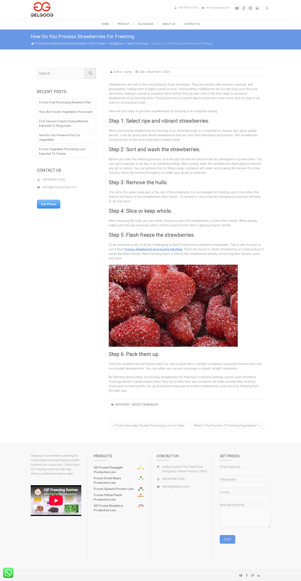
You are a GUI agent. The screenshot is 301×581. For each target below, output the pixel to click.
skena (128, 71)
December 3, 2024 (158, 71)
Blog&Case (146, 23)
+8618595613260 (188, 7)
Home (105, 23)
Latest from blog (144, 404)
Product (123, 23)
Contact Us (192, 23)
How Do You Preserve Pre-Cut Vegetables (59, 137)
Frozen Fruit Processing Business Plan (65, 102)
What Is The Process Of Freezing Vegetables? (228, 425)
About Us (169, 23)
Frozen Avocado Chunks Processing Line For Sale (147, 425)
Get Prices (48, 204)
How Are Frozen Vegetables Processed (65, 112)
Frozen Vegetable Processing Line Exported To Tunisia (62, 151)
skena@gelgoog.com (218, 7)
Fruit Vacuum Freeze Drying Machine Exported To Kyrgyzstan (63, 123)
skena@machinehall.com (59, 187)
